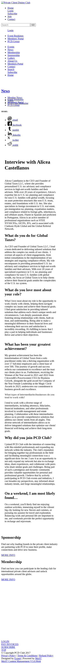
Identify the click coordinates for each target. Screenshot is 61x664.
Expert (17, 658)
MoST (38, 658)
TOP (3, 650)
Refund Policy (46, 655)
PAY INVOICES (9, 644)
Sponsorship (14, 55)
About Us (12, 61)
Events (11, 46)
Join (10, 16)
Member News (15, 97)
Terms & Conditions (27, 655)
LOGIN (5, 641)
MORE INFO (8, 555)
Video (10, 100)
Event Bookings (15, 35)
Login (10, 10)
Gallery (11, 58)
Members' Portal (16, 38)
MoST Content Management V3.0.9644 (21, 661)
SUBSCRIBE (8, 647)
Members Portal (15, 63)
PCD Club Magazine (18, 103)
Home (11, 8)
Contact (11, 19)
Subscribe (12, 13)
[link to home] (15, 2)
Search (11, 69)
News (10, 49)
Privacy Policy (8, 655)
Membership (14, 52)
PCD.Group (14, 41)
